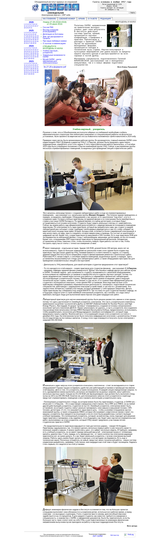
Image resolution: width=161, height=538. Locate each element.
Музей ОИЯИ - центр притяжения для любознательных (52, 61)
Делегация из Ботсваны (53, 34)
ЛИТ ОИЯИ (98, 536)
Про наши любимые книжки (55, 41)
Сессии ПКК (48, 27)
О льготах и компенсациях (54, 43)
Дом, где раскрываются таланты (53, 37)
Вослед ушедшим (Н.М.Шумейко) (50, 31)
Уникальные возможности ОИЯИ (54, 56)
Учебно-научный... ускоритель (51, 52)
